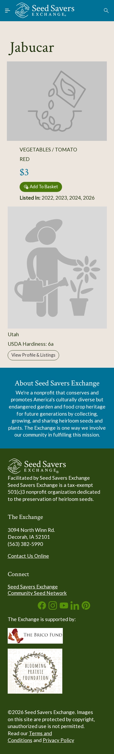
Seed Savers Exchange (33, 587)
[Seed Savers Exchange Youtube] (64, 608)
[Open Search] (107, 11)
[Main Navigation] (8, 11)
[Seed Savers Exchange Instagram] (53, 608)
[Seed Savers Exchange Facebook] (42, 608)
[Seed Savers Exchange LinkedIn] (75, 608)
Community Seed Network (37, 593)
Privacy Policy (58, 740)
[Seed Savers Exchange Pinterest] (86, 608)
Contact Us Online (28, 556)
